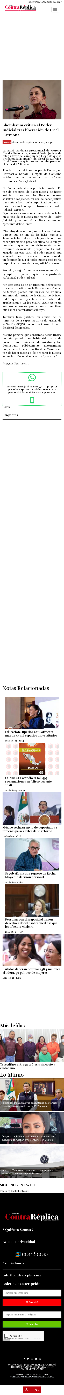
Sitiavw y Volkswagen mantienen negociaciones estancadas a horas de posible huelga (27, 1171)
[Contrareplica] (20, 8)
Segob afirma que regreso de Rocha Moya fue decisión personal (30, 875)
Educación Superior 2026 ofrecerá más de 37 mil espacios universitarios (31, 733)
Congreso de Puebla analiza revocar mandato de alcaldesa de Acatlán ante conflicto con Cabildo (28, 1138)
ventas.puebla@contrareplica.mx (32, 1376)
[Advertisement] (32, 48)
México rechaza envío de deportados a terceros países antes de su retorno (30, 829)
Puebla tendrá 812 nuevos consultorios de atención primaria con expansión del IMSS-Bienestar (30, 1104)
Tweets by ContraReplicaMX (14, 1191)
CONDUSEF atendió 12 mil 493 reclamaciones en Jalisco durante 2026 (28, 781)
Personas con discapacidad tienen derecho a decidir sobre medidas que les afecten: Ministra (31, 923)
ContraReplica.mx (32, 1369)
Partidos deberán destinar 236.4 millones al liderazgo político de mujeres (31, 971)
